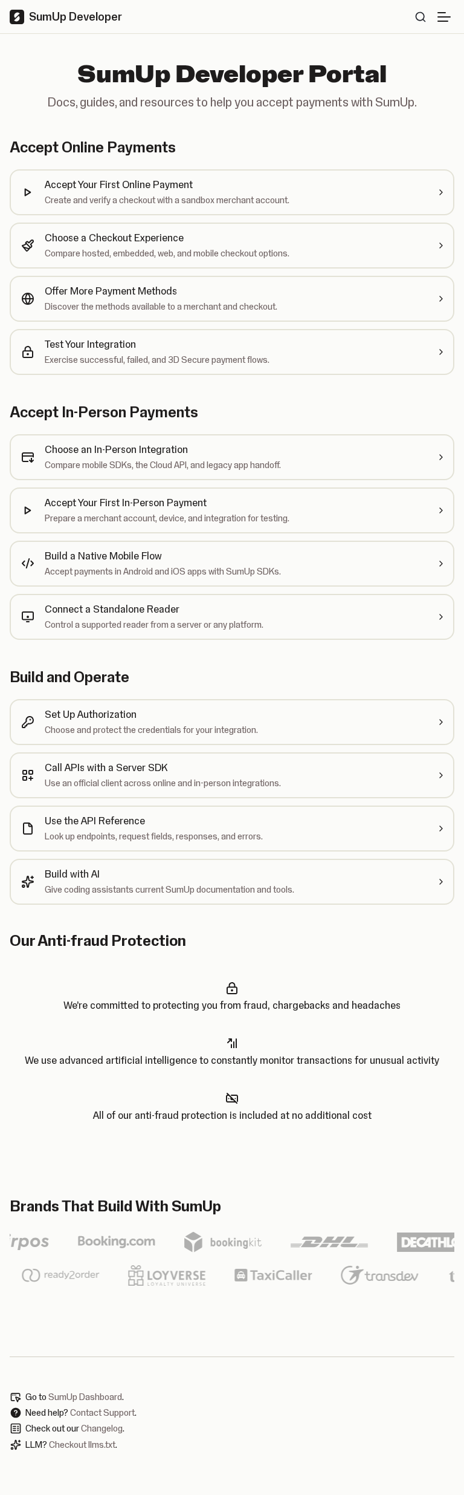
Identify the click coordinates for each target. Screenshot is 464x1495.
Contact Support (102, 1412)
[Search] (420, 17)
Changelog (102, 1428)
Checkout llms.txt (82, 1444)
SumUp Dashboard (85, 1397)
